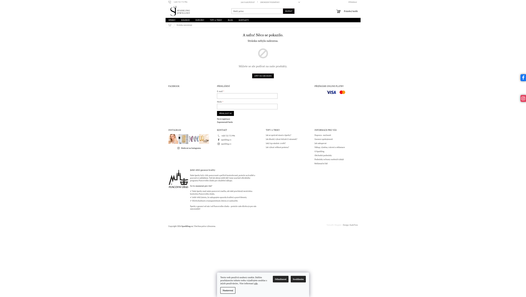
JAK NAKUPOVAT (248, 2)
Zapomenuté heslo (225, 122)
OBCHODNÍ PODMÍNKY (270, 2)
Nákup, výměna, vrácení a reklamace (329, 147)
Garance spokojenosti (323, 139)
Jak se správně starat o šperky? (278, 135)
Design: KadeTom (350, 225)
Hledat (288, 11)
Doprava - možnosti (322, 135)
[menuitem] (172, 20)
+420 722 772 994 (228, 135)
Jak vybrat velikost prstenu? (277, 147)
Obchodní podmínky (323, 155)
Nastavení (228, 290)
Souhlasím (298, 279)
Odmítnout (280, 279)
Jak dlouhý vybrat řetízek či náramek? (281, 139)
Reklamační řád (321, 163)
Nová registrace (223, 119)
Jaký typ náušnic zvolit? (276, 143)
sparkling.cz (226, 139)
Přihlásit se (225, 113)
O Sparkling (319, 151)
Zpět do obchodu (263, 76)
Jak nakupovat (320, 143)
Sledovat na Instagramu (191, 148)
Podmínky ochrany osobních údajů (329, 159)
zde (256, 283)
